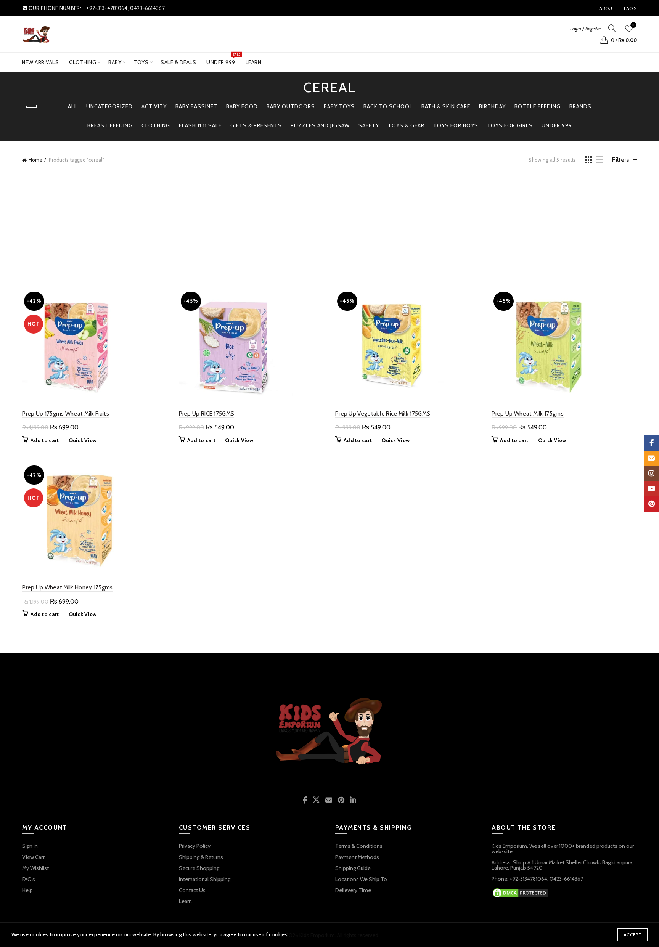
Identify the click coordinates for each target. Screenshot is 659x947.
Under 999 (557, 125)
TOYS (140, 62)
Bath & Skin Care (445, 106)
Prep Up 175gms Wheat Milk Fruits (65, 413)
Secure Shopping (199, 868)
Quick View (83, 440)
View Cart (33, 857)
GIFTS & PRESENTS (256, 125)
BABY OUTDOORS (291, 106)
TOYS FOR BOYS (455, 125)
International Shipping (204, 879)
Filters (620, 159)
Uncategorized (109, 106)
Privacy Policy (195, 846)
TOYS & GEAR (406, 125)
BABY (114, 62)
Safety (368, 125)
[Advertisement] (329, 225)
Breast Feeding (110, 125)
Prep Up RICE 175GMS (207, 413)
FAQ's (28, 879)
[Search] (612, 28)
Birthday (492, 106)
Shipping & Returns (201, 857)
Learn (254, 62)
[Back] (31, 107)
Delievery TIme (353, 890)
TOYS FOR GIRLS (510, 125)
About (607, 8)
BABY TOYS (339, 106)
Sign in (30, 846)
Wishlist (633, 25)
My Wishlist (35, 868)
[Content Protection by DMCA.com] (520, 892)
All (72, 106)
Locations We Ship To (361, 879)
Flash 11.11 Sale (200, 125)
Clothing (82, 62)
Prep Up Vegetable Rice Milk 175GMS (382, 413)
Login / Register (585, 29)
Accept (632, 934)
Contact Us (192, 890)
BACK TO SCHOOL (388, 106)
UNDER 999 (223, 59)
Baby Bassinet (196, 106)
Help (27, 890)
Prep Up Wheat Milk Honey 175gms (67, 587)
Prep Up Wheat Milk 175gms (528, 413)
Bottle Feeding (537, 106)
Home (35, 160)
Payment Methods (357, 857)
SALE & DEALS (178, 62)
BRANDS (580, 106)
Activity (154, 106)
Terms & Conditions (359, 846)
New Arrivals (40, 62)
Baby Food (242, 106)
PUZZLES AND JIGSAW (320, 125)
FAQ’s (630, 8)
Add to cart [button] (45, 440)
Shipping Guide (353, 868)
